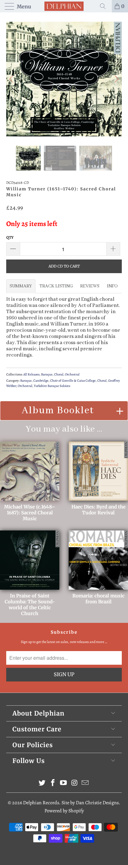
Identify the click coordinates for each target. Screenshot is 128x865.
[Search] (105, 6)
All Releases (31, 374)
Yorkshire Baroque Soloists (52, 386)
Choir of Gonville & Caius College (73, 380)
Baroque (47, 374)
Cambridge (40, 380)
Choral (58, 374)
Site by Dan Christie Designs (90, 802)
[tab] (20, 286)
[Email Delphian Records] (85, 783)
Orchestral (72, 374)
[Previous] (12, 79)
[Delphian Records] (64, 6)
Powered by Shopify (64, 810)
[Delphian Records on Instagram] (74, 783)
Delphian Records (41, 802)
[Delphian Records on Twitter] (42, 783)
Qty (10, 237)
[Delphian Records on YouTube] (63, 783)
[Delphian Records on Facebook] (52, 783)
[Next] (115, 79)
